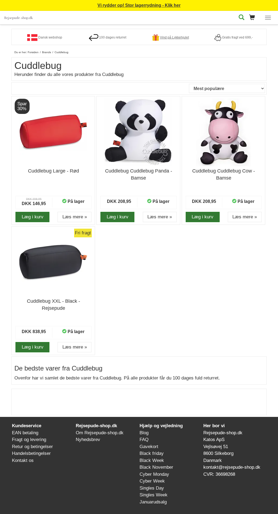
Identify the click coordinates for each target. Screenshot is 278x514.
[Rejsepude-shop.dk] (18, 17)
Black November (156, 467)
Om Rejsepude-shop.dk (100, 432)
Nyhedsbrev (88, 439)
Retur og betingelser (32, 446)
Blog (144, 432)
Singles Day (152, 488)
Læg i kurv (32, 216)
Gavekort (149, 446)
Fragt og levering (29, 439)
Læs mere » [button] (74, 216)
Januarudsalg (153, 502)
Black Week (152, 460)
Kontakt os (23, 460)
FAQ (144, 439)
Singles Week (154, 494)
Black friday (152, 453)
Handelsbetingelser (31, 453)
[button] (253, 17)
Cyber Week (152, 481)
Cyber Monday (154, 474)
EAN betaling (25, 432)
